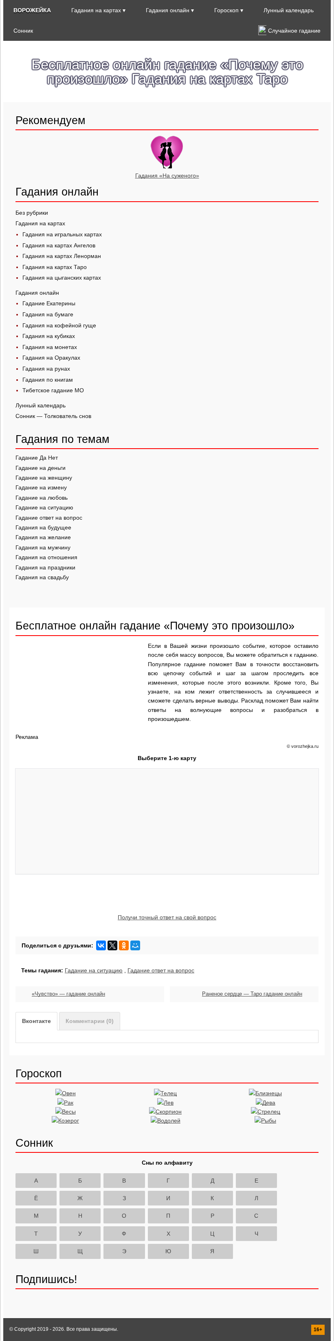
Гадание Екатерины (48, 303)
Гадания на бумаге (47, 314)
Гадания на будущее (43, 527)
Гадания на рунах (46, 368)
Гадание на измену (41, 487)
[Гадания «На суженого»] (167, 166)
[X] (112, 945)
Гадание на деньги (40, 468)
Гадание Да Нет (36, 457)
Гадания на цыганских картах (61, 277)
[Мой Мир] (135, 945)
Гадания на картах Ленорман (61, 256)
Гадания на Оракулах (51, 357)
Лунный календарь (289, 10)
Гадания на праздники (45, 567)
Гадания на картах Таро (54, 267)
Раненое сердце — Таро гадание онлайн (252, 994)
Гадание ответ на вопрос (48, 517)
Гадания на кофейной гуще (59, 325)
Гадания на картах (96, 10)
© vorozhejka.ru (303, 746)
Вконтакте (36, 1021)
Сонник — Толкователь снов (53, 416)
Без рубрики (31, 212)
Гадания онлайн (167, 10)
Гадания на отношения (46, 557)
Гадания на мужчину (42, 547)
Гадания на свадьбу (42, 577)
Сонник (23, 30)
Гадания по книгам (47, 379)
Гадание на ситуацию (44, 507)
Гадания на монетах (49, 347)
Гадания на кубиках (48, 336)
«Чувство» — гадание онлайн (68, 994)
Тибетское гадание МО (53, 390)
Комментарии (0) (90, 1021)
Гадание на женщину (43, 477)
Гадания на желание (43, 537)
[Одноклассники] (124, 945)
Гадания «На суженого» (167, 175)
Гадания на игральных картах (62, 234)
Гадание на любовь (41, 497)
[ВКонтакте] (101, 945)
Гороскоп (226, 10)
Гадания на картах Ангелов (58, 245)
